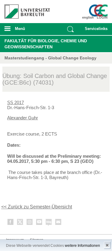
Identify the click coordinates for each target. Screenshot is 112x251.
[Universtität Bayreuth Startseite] (25, 9)
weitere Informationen (82, 246)
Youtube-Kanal (39, 223)
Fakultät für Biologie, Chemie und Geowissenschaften (45, 43)
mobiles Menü (24, 30)
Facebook (10, 223)
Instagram (30, 223)
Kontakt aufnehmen (58, 223)
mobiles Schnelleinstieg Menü (95, 30)
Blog (49, 223)
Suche (70, 29)
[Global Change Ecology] (99, 10)
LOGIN (102, 17)
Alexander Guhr (22, 117)
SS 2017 (15, 102)
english (88, 17)
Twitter (20, 223)
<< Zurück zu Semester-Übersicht (36, 206)
